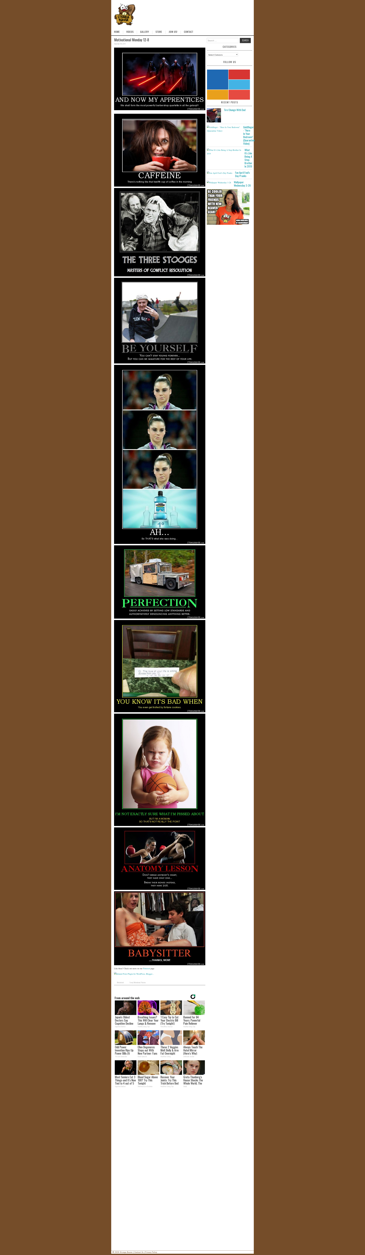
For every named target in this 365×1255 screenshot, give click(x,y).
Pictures (143, 982)
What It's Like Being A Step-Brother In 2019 (248, 158)
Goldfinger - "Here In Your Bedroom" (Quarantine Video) (249, 135)
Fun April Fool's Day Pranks (242, 174)
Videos (130, 31)
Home (117, 31)
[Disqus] (159, 1129)
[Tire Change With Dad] (214, 115)
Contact (188, 31)
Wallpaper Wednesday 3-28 (242, 183)
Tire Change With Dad (235, 110)
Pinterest (146, 968)
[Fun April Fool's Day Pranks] (219, 173)
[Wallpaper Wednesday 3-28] (219, 182)
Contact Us (139, 1252)
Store (159, 31)
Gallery (144, 31)
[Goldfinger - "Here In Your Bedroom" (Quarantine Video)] (223, 129)
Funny (131, 982)
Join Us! (173, 31)
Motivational (120, 982)
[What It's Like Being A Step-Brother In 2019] (224, 151)
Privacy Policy (151, 1252)
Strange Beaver (126, 1252)
